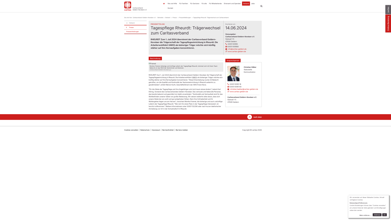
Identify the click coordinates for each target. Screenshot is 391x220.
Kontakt (170, 8)
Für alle (204, 3)
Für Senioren (194, 3)
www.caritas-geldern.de (237, 51)
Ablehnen (377, 215)
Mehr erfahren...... (366, 215)
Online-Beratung (388, 23)
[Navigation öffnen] (126, 27)
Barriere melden (182, 130)
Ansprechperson (233, 60)
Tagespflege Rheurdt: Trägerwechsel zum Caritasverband (211, 17)
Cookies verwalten (131, 130)
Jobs (253, 3)
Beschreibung (155, 58)
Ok (385, 215)
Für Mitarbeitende (215, 3)
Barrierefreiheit (168, 130)
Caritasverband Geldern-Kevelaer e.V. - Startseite (148, 17)
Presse (175, 17)
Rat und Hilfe (172, 3)
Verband (246, 3)
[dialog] (368, 206)
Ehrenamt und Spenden (232, 3)
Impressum (156, 130)
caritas (388, 10)
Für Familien (183, 3)
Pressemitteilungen (185, 17)
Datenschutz (145, 130)
